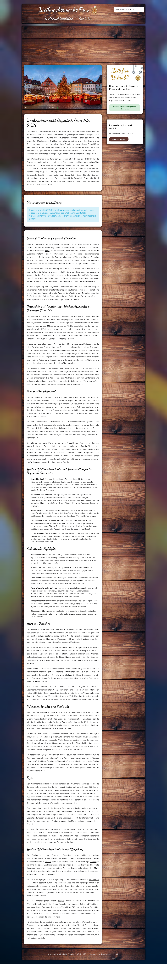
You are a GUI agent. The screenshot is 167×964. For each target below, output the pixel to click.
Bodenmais (94, 880)
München (60, 728)
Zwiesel (48, 862)
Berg (52, 296)
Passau (30, 925)
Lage (47, 251)
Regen (86, 244)
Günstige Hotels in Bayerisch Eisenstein (124, 107)
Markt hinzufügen (119, 139)
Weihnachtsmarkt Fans (64, 9)
